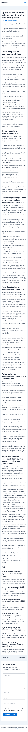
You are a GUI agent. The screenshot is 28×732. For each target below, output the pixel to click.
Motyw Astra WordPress (14, 729)
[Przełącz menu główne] (25, 2)
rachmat (4, 3)
